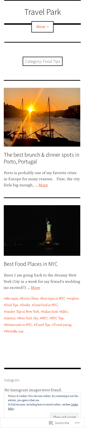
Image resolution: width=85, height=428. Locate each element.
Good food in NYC (46, 305)
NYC (44, 318)
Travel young (63, 325)
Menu (40, 26)
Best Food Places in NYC (31, 264)
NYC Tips (57, 318)
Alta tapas (11, 298)
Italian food (50, 311)
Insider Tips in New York (22, 311)
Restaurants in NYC (18, 325)
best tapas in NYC (53, 298)
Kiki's (64, 311)
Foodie (25, 305)
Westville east (14, 331)
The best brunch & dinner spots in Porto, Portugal (41, 158)
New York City (28, 318)
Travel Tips (42, 325)
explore (73, 298)
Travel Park (42, 12)
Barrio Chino (29, 298)
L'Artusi (10, 318)
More (43, 185)
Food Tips (11, 305)
